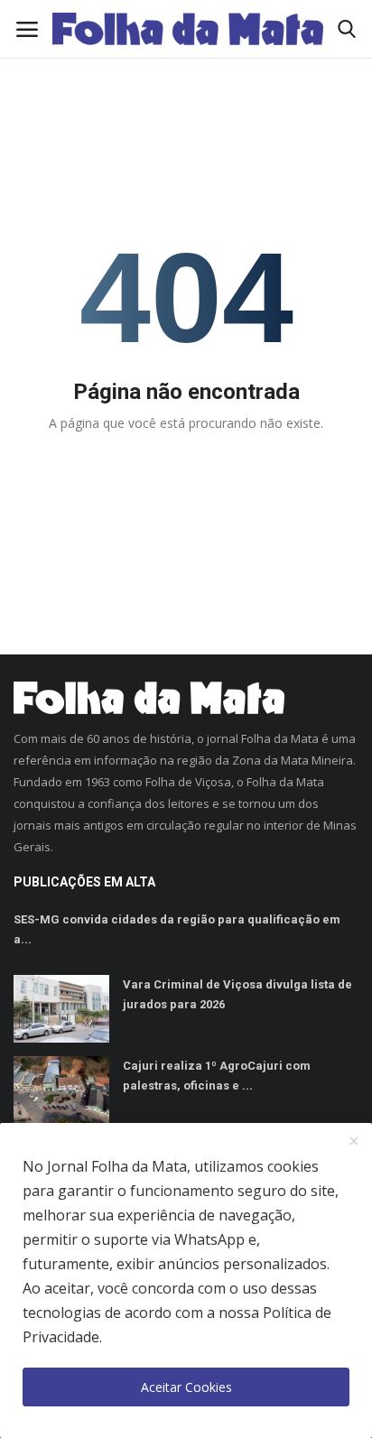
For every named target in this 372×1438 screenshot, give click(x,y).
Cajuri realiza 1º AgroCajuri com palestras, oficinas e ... (217, 1075)
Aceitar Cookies (186, 1387)
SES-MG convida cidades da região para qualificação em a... (177, 929)
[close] (354, 1142)
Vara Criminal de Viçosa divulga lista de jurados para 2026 (237, 994)
